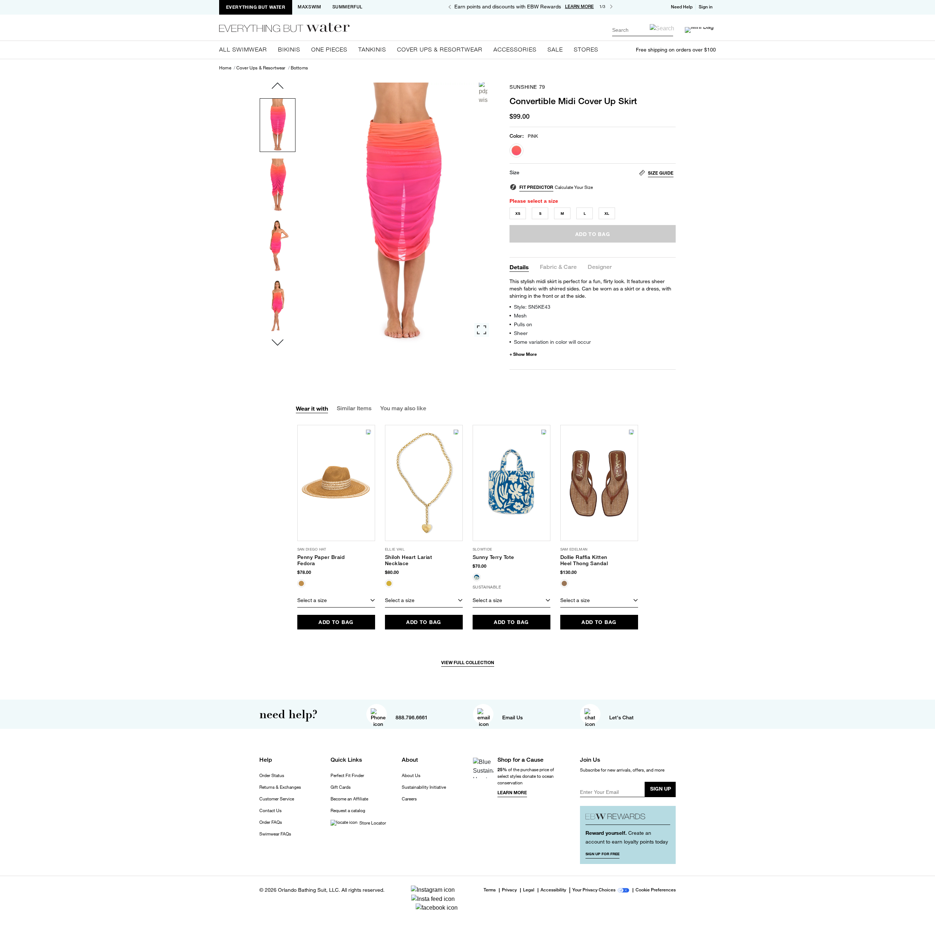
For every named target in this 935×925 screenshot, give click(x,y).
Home (225, 68)
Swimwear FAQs (275, 834)
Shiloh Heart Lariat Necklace (408, 560)
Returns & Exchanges (280, 787)
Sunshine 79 (527, 87)
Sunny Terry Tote (493, 557)
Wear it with (312, 408)
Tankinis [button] (372, 49)
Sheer (521, 333)
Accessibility (553, 890)
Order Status (271, 775)
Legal (528, 890)
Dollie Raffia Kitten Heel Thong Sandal (584, 560)
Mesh (520, 315)
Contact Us (270, 810)
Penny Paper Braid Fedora (321, 560)
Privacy (509, 890)
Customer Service (276, 799)
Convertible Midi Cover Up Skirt (573, 101)
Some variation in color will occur (552, 342)
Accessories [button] (515, 49)
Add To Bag (336, 622)
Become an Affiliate (349, 799)
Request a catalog (348, 810)
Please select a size (534, 201)
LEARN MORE (579, 6)
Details (519, 266)
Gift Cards (341, 787)
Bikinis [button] (289, 49)
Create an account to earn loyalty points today (626, 837)
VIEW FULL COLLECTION (467, 662)
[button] (706, 7)
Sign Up (660, 788)
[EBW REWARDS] (628, 818)
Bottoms (299, 68)
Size (514, 172)
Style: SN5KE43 (532, 307)
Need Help (681, 6)
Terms (490, 889)
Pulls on (523, 324)
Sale (555, 49)
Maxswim (309, 6)
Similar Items (354, 408)
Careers (409, 799)
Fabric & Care (558, 267)
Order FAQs (270, 822)
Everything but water (256, 7)
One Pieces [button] (329, 49)
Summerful (347, 6)
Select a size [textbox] (312, 600)
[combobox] (642, 29)
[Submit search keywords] (662, 28)
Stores (586, 49)
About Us (411, 775)
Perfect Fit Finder (347, 775)
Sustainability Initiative (424, 787)
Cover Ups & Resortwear (261, 68)
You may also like (403, 408)
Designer (600, 267)
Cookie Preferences (656, 890)
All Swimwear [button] (243, 49)
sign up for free (602, 854)
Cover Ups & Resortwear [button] (439, 49)
